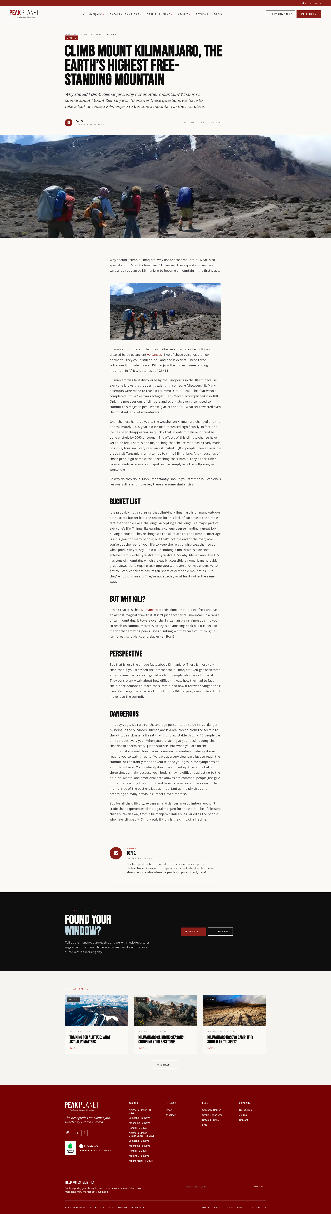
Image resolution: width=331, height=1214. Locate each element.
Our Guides (245, 1109)
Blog (218, 14)
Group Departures (212, 1114)
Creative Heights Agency (251, 1207)
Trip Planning (159, 14)
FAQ (204, 1124)
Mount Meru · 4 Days (141, 1160)
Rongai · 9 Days (138, 1127)
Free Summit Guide (282, 14)
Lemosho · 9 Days (139, 1140)
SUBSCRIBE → (259, 1186)
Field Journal (92, 34)
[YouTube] (76, 1133)
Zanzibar (170, 1114)
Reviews (202, 14)
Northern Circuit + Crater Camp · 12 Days (141, 1134)
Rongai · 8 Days (138, 1150)
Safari (169, 1109)
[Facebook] (84, 1133)
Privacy (204, 1207)
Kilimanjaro (93, 14)
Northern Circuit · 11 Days (140, 1111)
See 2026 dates (220, 931)
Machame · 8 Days (139, 1145)
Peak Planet (72, 34)
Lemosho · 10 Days (139, 1117)
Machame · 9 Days (139, 1122)
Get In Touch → (309, 14)
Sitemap (228, 1207)
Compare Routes (211, 1109)
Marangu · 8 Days (139, 1155)
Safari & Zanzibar (126, 14)
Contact (243, 1119)
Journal (243, 1114)
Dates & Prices (210, 1119)
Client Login (313, 3)
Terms (216, 1207)
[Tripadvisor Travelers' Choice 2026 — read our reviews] (70, 1148)
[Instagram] (68, 1133)
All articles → (165, 1064)
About (184, 14)
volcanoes (154, 354)
